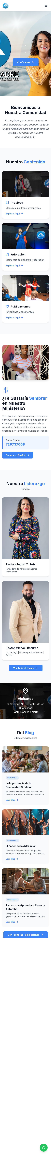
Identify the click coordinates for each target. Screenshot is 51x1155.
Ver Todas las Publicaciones (23, 934)
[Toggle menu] (46, 5)
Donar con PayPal (16, 455)
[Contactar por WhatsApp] (44, 1148)
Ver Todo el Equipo (23, 668)
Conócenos (23, 62)
